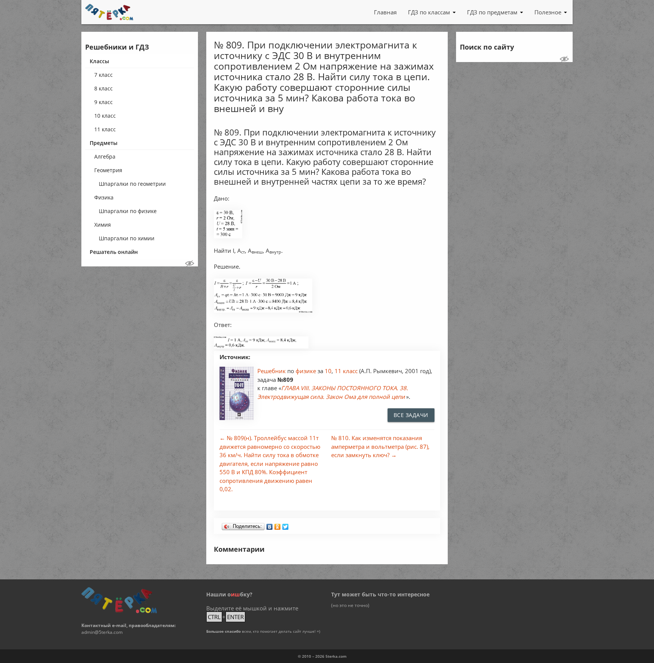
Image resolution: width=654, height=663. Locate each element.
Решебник (272, 371)
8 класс (103, 88)
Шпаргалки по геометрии (132, 183)
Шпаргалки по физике (128, 211)
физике (307, 371)
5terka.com (336, 656)
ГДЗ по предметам (492, 12)
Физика (104, 197)
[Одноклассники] (278, 525)
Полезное (547, 12)
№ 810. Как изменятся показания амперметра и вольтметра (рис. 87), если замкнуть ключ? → (380, 446)
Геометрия (108, 170)
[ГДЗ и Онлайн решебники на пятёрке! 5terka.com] (109, 12)
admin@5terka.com (102, 632)
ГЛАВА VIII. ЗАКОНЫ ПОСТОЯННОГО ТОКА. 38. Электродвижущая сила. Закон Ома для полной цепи (332, 392)
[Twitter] (286, 525)
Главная (385, 12)
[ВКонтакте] (270, 525)
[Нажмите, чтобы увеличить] (228, 236)
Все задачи (411, 415)
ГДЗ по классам (429, 12)
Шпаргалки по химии (126, 238)
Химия (102, 224)
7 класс (103, 74)
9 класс (103, 102)
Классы (99, 61)
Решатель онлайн (114, 251)
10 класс (105, 115)
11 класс (105, 129)
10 (328, 371)
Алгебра (104, 156)
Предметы (103, 142)
